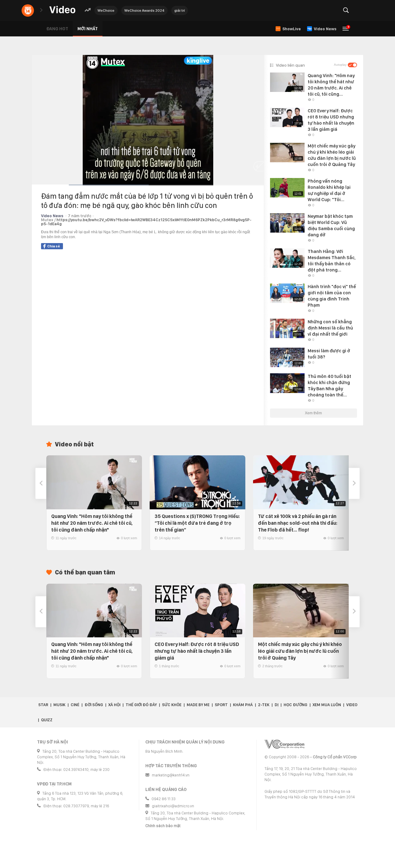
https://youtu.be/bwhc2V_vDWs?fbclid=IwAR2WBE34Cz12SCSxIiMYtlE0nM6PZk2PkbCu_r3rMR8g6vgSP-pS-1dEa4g (146, 221)
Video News (52, 215)
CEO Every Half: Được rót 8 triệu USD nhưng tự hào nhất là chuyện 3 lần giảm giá (197, 651)
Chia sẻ (53, 246)
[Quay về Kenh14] (28, 10)
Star (43, 704)
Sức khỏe (171, 704)
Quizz (46, 720)
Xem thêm (313, 413)
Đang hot (57, 28)
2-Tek (263, 704)
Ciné (75, 704)
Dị (276, 704)
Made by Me (198, 704)
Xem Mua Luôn (327, 704)
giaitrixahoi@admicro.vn (173, 806)
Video (351, 704)
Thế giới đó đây (141, 704)
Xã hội (114, 704)
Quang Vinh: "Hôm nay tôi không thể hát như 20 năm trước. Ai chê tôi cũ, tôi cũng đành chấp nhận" (92, 523)
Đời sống (94, 704)
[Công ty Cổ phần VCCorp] (284, 744)
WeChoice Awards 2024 (144, 10)
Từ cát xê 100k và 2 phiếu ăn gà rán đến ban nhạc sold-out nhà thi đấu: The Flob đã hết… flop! (297, 523)
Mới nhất (87, 28)
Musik (59, 704)
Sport (221, 704)
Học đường (295, 704)
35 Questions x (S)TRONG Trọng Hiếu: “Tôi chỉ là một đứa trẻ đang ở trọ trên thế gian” (197, 523)
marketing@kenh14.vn (170, 775)
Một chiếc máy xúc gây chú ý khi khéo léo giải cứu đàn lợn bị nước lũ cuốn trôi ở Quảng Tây (300, 651)
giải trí (179, 10)
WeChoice (106, 10)
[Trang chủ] (62, 10)
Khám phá (243, 704)
